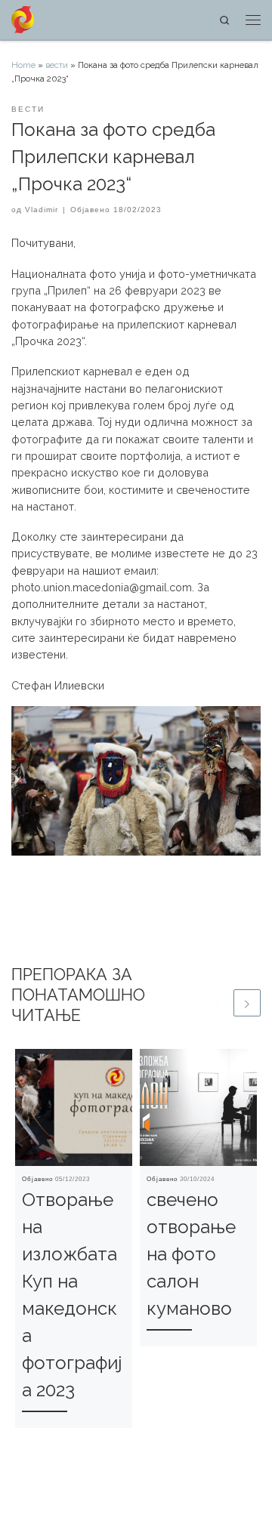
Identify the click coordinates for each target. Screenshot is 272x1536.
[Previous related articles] (217, 1002)
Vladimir (41, 209)
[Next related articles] (247, 1002)
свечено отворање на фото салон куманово (191, 1254)
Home (23, 65)
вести (56, 65)
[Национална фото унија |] (22, 18)
